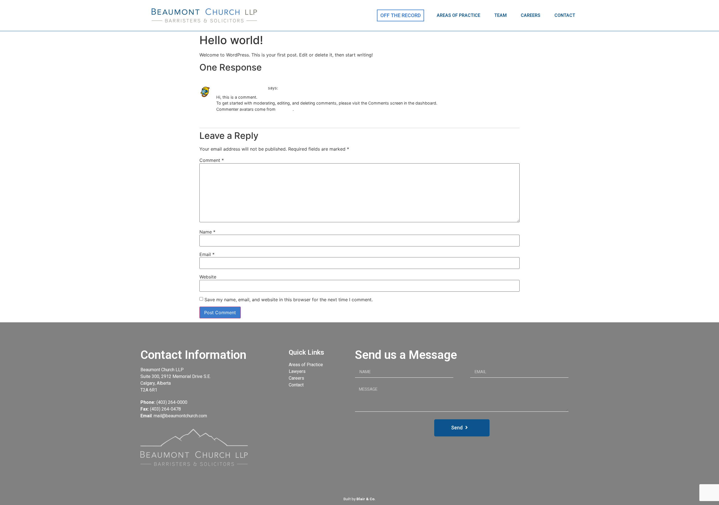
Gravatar (285, 109)
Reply (220, 118)
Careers (296, 378)
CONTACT (564, 15)
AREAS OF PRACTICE (458, 15)
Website (207, 277)
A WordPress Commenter (241, 87)
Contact (296, 385)
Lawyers (297, 371)
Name (207, 232)
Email (207, 254)
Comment (211, 160)
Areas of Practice (306, 364)
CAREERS (530, 15)
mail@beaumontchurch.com (180, 415)
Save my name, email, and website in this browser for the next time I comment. (288, 299)
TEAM (500, 15)
